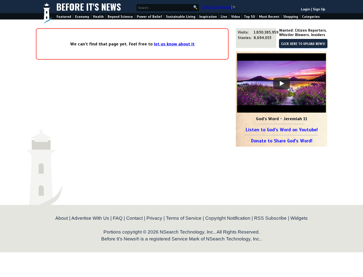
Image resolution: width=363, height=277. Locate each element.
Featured (64, 17)
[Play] (281, 83)
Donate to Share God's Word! (281, 141)
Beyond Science (120, 17)
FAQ (117, 218)
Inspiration (208, 17)
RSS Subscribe (270, 218)
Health (98, 17)
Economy (82, 17)
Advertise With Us (90, 218)
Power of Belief (149, 17)
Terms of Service (184, 218)
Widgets (299, 218)
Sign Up (319, 9)
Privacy (154, 218)
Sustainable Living (180, 17)
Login (305, 9)
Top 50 (249, 17)
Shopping (290, 17)
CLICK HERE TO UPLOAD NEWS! (303, 44)
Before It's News (88, 6)
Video (235, 17)
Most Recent (269, 17)
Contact (134, 218)
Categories (311, 17)
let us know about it (174, 44)
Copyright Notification (227, 218)
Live (224, 17)
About (61, 218)
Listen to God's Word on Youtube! (281, 130)
